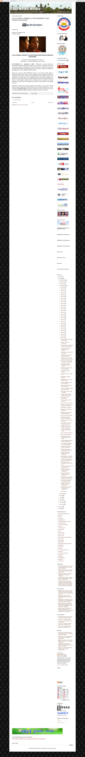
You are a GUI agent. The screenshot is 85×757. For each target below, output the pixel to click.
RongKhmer (60, 545)
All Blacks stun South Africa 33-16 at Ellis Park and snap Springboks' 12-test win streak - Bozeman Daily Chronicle (65, 592)
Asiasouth (60, 515)
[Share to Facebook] (35, 93)
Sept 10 (62, 323)
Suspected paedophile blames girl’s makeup (65, 418)
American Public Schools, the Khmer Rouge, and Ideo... (67, 346)
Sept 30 (62, 287)
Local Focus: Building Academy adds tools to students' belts (64, 624)
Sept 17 (62, 310)
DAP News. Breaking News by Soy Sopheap (66, 368)
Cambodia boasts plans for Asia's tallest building (66, 480)
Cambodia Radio (61, 523)
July (61, 495)
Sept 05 (62, 332)
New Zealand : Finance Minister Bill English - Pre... (67, 450)
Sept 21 (62, 303)
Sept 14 (62, 316)
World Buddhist (61, 557)
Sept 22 (62, 301)
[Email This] (31, 93)
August (61, 493)
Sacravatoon (61, 546)
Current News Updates (63, 524)
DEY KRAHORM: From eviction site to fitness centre (66, 437)
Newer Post (14, 102)
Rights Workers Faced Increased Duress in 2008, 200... (67, 463)
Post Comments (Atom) (23, 104)
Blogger (54, 748)
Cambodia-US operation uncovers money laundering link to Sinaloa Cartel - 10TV (65, 571)
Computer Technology (61, 715)
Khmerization (61, 540)
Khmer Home (61, 535)
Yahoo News (61, 560)
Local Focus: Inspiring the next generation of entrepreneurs (64, 627)
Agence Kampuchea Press (63, 513)
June (61, 497)
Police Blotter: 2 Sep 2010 (66, 407)
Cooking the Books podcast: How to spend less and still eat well (65, 617)
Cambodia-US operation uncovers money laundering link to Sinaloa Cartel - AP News (65, 567)
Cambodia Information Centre (64, 521)
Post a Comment (17, 99)
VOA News (60, 556)
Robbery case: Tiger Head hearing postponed (66, 413)
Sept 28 (62, 290)
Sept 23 (62, 299)
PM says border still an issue (67, 402)
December (62, 280)
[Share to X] (34, 93)
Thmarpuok (60, 554)
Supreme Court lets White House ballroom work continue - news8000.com (65, 648)
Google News (61, 529)
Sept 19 (62, 307)
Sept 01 (62, 491)
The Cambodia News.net (63, 549)
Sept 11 (62, 321)
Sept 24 (62, 298)
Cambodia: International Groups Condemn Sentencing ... (66, 470)
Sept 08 (62, 326)
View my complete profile (62, 664)
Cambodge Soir (61, 519)
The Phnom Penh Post (63, 553)
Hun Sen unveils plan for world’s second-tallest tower (66, 430)
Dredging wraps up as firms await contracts (66, 380)
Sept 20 (62, 305)
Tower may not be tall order (66, 415)
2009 (60, 506)
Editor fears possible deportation (65, 397)
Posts (60, 720)
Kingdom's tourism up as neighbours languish (66, 426)
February (62, 502)
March (61, 500)
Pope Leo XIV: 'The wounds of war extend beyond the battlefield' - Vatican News (65, 637)
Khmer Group (61, 534)
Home (32, 102)
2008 (60, 508)
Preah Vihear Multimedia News (64, 543)
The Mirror (60, 551)
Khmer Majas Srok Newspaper (64, 537)
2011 (60, 276)
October (61, 283)
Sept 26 (62, 294)
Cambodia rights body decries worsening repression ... (65, 453)
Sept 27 (62, 292)
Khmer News (61, 538)
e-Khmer (60, 526)
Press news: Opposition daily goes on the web (67, 389)
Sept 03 (62, 335)
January (61, 504)
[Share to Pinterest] (36, 93)
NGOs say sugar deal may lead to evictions (66, 386)
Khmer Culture (61, 532)
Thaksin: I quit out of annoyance (65, 343)
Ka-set (59, 531)
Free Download (61, 527)
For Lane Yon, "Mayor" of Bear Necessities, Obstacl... (66, 349)
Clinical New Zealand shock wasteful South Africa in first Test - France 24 (65, 596)
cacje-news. (60, 518)
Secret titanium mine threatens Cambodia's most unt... (66, 365)
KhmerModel (61, 542)
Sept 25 (62, 296)
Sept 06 (62, 330)
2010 (60, 278)
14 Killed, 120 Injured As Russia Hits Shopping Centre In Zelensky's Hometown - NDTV (65, 633)
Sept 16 (62, 312)
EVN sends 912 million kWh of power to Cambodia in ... (67, 361)
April (61, 499)
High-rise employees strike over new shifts (66, 383)
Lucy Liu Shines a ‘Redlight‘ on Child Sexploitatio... (66, 444)
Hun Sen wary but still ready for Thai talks (66, 340)
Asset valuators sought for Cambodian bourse (66, 423)
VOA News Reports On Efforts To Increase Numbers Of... (65, 484)
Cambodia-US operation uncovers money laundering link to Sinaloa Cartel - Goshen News (65, 578)
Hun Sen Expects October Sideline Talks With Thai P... (67, 460)
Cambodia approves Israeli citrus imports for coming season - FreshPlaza (65, 574)
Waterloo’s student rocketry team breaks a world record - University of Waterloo (65, 641)
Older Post (50, 102)
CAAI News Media (62, 654)
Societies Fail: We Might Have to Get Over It (66, 447)
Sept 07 (62, 328)
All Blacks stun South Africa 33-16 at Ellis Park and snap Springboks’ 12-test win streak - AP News (65, 600)
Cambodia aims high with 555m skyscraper (66, 355)
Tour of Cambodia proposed (66, 432)
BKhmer (60, 516)
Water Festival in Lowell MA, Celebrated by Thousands (66, 457)
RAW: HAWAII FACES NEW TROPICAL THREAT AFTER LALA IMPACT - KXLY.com (65, 645)
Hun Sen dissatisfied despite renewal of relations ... (66, 441)
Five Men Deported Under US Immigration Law (67, 466)
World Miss (60, 559)
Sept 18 (62, 308)
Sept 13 (62, 317)
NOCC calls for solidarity (66, 434)
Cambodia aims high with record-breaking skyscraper (66, 488)
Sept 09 (62, 325)
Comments (61, 722)
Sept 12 (62, 319)
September (62, 285)
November (62, 281)
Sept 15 (62, 314)
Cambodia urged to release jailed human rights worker (67, 358)
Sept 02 (62, 337)
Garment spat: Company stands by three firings (66, 395)
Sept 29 (62, 288)
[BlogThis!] (32, 93)
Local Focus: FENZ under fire (64, 619)
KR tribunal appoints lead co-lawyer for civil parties (67, 405)
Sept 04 (62, 334)
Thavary (60, 548)
